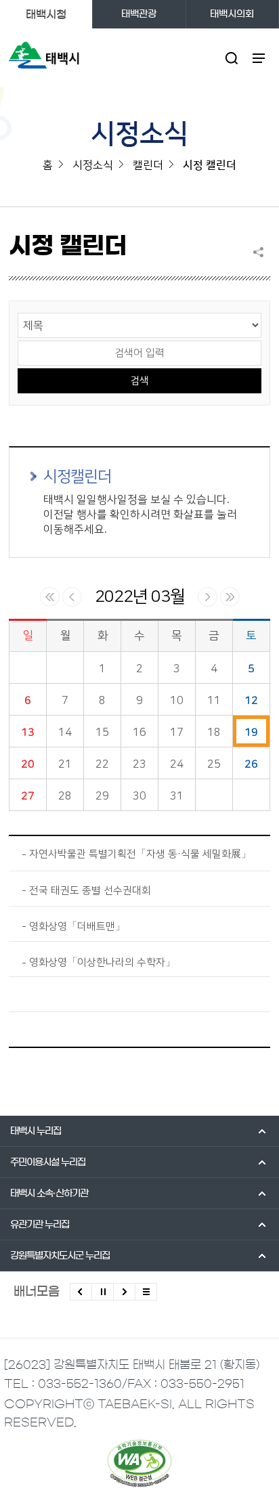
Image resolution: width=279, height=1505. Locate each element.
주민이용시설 (47, 1162)
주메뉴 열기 (259, 58)
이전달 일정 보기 (72, 597)
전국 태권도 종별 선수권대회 (90, 890)
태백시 (35, 1131)
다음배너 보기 (124, 1292)
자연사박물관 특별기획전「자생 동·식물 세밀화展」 (140, 854)
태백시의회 (232, 14)
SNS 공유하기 (261, 252)
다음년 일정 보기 (230, 597)
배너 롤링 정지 (102, 1292)
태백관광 (138, 14)
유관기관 (39, 1224)
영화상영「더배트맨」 (77, 926)
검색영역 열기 (232, 58)
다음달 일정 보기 (207, 597)
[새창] (140, 1463)
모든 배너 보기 (146, 1292)
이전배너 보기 (81, 1292)
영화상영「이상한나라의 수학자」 (102, 962)
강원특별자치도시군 (60, 1256)
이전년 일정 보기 (50, 597)
